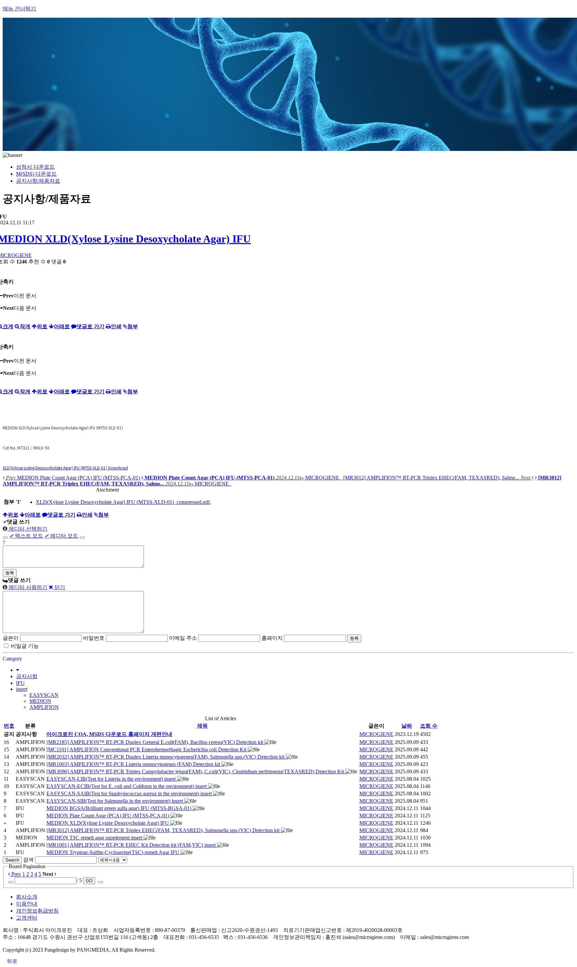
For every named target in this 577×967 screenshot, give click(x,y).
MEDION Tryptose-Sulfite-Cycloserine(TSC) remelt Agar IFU (113, 852)
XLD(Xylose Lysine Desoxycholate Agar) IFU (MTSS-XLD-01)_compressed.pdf (123, 502)
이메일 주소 (183, 638)
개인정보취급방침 (37, 911)
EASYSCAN (43, 695)
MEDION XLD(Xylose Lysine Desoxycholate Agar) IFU (108, 823)
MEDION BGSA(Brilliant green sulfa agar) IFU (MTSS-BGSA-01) (119, 808)
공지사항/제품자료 (38, 181)
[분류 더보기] (17, 670)
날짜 (406, 726)
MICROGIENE (376, 734)
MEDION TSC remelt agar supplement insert (95, 837)
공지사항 (26, 676)
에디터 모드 (61, 536)
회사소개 (26, 897)
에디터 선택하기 (27, 529)
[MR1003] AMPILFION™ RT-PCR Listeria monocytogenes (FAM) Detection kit (133, 764)
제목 (202, 726)
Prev (15, 874)
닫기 (59, 587)
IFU (20, 683)
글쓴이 (11, 638)
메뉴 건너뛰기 (19, 8)
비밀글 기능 (25, 646)
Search (12, 859)
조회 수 (428, 726)
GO (89, 880)
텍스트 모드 (26, 536)
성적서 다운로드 (35, 167)
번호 (9, 726)
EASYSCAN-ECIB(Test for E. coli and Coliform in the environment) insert (127, 786)
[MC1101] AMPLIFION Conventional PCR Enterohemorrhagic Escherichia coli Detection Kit (147, 749)
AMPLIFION (44, 707)
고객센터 (26, 918)
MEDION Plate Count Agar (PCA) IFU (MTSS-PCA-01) (108, 815)
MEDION (40, 701)
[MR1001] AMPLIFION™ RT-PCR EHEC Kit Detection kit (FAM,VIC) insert (131, 845)
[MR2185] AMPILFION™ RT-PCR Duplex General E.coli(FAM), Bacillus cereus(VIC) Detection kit (155, 742)
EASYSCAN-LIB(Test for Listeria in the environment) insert (111, 779)
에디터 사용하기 (27, 587)
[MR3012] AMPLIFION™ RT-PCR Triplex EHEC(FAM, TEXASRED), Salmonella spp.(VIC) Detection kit (163, 830)
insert (21, 689)
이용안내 (26, 904)
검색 (28, 859)
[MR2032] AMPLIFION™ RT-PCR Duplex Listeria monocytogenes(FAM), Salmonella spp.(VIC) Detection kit (166, 757)
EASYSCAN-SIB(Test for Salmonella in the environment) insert (115, 801)
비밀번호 (94, 638)
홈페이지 (272, 638)
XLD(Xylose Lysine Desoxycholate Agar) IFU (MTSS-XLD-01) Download (65, 467)
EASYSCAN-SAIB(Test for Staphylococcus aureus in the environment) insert (129, 793)
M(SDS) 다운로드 (36, 174)
